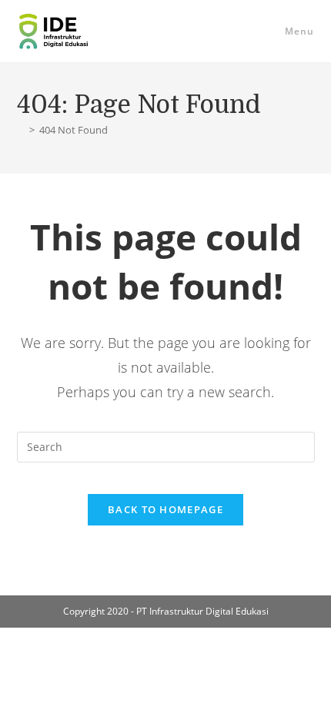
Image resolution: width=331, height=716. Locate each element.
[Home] (21, 130)
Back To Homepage (165, 509)
